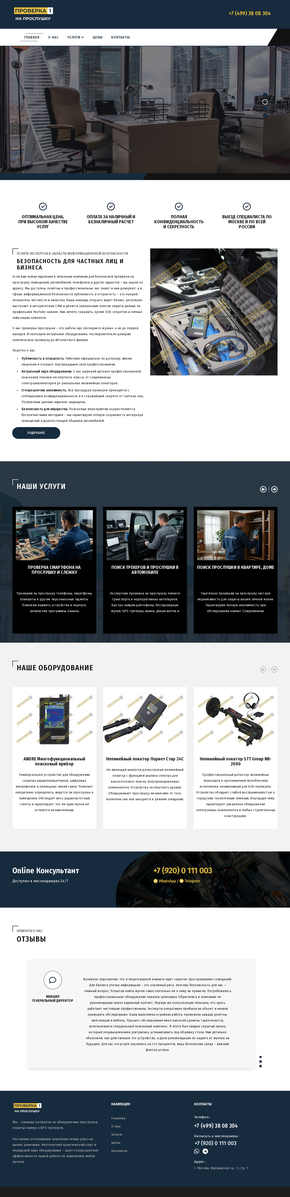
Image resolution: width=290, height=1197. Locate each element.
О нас (53, 37)
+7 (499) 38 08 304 (216, 1125)
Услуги (76, 37)
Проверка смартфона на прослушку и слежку (54, 570)
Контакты (120, 37)
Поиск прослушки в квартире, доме (235, 567)
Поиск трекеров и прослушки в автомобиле (145, 570)
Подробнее (145, 132)
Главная (31, 37)
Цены (98, 37)
